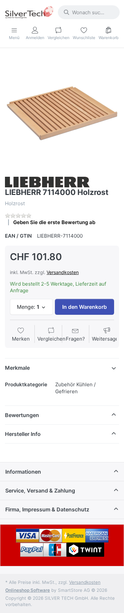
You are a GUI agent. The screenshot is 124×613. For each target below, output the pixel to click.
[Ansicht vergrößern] (62, 113)
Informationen (23, 471)
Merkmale (17, 367)
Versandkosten (63, 272)
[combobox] (89, 12)
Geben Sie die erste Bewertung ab (54, 222)
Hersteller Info (23, 434)
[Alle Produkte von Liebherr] (47, 181)
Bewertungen (22, 415)
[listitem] (62, 113)
